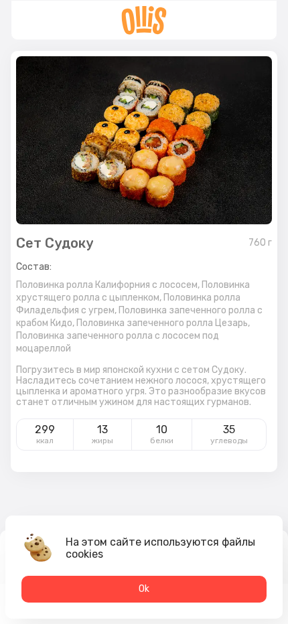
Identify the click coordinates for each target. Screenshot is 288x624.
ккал (45, 440)
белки (161, 440)
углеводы (229, 440)
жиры (102, 440)
